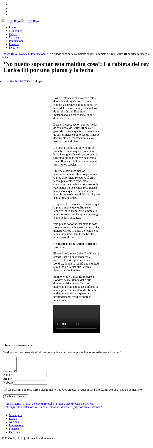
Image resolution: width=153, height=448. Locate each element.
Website (8, 382)
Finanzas (14, 44)
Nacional (14, 37)
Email (7, 378)
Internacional (16, 40)
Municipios (15, 30)
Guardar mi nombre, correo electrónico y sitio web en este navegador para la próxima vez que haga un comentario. (75, 389)
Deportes (14, 47)
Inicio (12, 27)
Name (7, 374)
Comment (9, 371)
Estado (13, 34)
